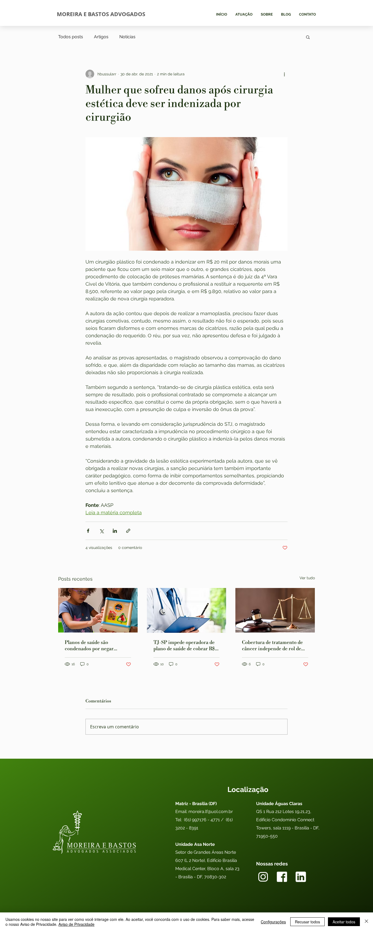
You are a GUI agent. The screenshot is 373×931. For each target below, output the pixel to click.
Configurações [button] (273, 921)
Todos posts (70, 36)
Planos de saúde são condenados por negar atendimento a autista (89, 645)
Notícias (127, 36)
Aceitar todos (344, 921)
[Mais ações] (284, 74)
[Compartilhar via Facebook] (88, 530)
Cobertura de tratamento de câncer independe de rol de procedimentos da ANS (272, 645)
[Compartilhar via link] (128, 530)
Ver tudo (307, 578)
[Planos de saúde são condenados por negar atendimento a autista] (98, 610)
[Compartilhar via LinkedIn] (114, 530)
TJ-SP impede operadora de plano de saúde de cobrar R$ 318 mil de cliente (184, 645)
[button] (307, 37)
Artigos (101, 36)
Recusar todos (307, 921)
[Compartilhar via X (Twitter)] (101, 530)
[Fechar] (366, 922)
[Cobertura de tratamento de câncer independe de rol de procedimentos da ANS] (275, 610)
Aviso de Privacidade (76, 924)
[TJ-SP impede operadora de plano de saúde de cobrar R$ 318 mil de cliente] (186, 610)
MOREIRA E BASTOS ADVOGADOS (101, 14)
